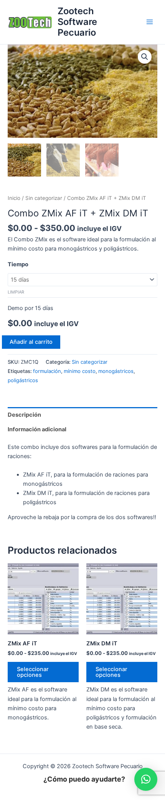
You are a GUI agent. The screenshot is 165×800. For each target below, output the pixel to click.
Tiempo (18, 264)
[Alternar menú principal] (149, 22)
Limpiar (16, 292)
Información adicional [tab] (37, 429)
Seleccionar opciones (33, 672)
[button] (145, 57)
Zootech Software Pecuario (77, 21)
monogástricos (116, 371)
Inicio (14, 198)
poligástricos (23, 380)
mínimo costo (80, 371)
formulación (47, 371)
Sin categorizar (43, 198)
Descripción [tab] (24, 414)
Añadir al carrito (31, 341)
